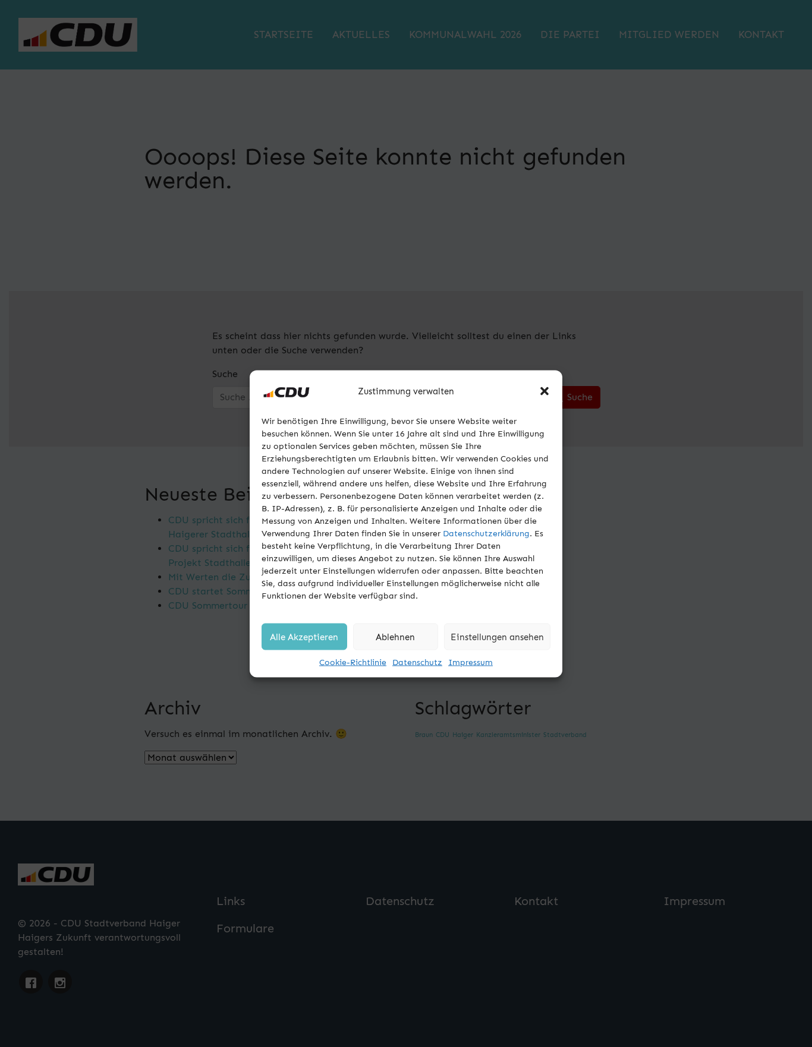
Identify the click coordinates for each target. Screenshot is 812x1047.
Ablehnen (395, 636)
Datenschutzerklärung (486, 533)
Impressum (470, 662)
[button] (544, 391)
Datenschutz (417, 662)
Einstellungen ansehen (497, 636)
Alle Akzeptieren (304, 636)
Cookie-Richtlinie (352, 662)
